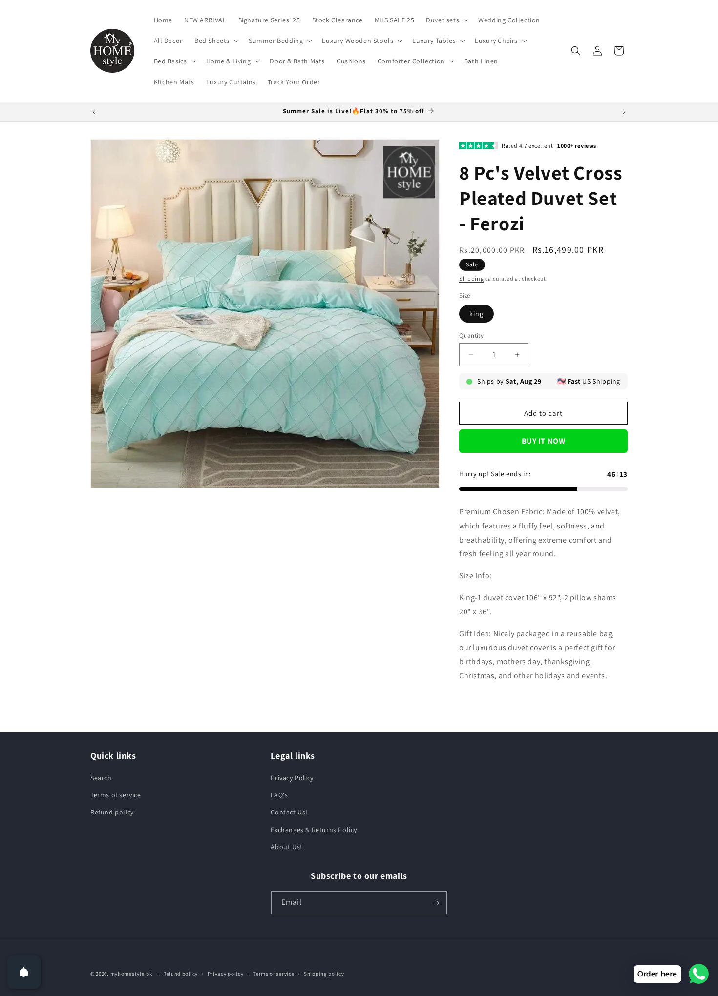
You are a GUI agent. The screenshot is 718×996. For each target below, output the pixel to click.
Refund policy (112, 812)
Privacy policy (226, 973)
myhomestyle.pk (131, 973)
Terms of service (115, 795)
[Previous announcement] (94, 111)
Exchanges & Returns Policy (314, 829)
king (476, 313)
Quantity (471, 335)
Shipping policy (324, 973)
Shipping (471, 278)
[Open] (24, 972)
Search (101, 777)
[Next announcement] (624, 111)
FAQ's (279, 795)
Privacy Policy (292, 777)
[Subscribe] (435, 903)
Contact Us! (289, 812)
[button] (446, 20)
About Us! (286, 846)
